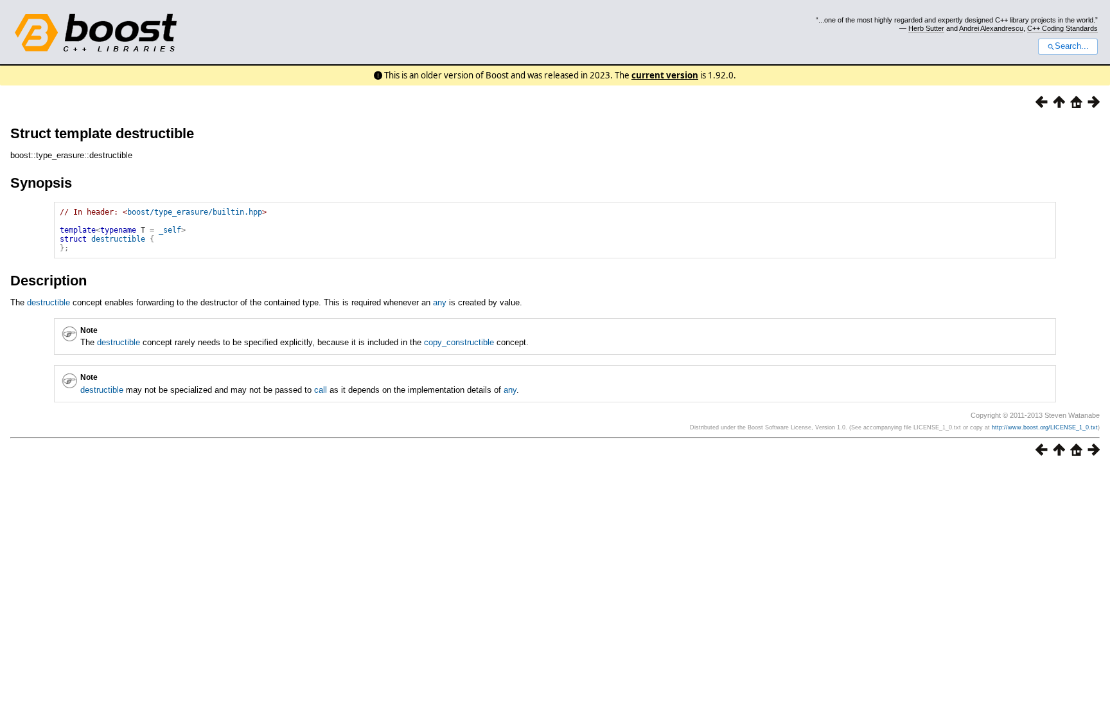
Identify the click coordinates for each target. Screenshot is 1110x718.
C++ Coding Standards (1062, 28)
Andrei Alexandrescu (991, 28)
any (439, 302)
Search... (1072, 46)
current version (664, 75)
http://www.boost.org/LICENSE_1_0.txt (1045, 427)
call (320, 390)
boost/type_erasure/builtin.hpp (194, 212)
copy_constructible (459, 342)
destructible (118, 239)
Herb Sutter (926, 28)
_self (170, 230)
